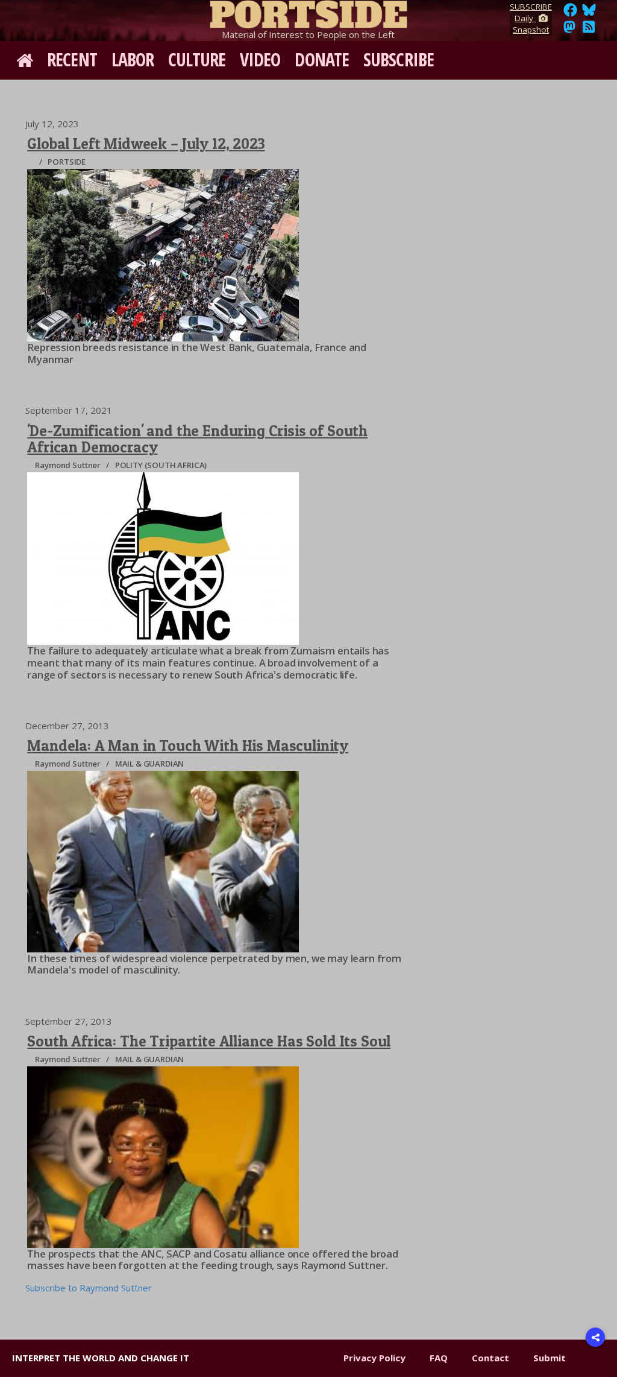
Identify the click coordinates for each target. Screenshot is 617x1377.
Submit (549, 1358)
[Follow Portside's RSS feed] (588, 30)
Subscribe (398, 59)
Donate (322, 59)
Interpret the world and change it (100, 1358)
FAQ (439, 1358)
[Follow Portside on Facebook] (570, 13)
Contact (490, 1358)
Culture (196, 59)
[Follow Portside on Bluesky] (590, 13)
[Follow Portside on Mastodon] (569, 30)
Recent (72, 59)
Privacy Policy (374, 1358)
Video (260, 59)
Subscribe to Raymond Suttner (88, 1288)
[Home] (308, 12)
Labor (132, 59)
